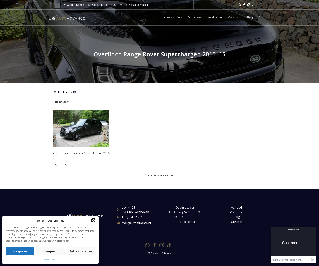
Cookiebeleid (48, 259)
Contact (264, 17)
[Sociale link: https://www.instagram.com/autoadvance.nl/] (248, 4)
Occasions (194, 17)
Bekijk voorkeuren (81, 251)
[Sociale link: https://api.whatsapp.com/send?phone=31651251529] (239, 4)
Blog (249, 17)
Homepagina (172, 17)
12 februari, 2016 (67, 92)
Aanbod (236, 208)
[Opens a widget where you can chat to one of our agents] (294, 245)
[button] (93, 220)
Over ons (234, 17)
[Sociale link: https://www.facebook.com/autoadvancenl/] (244, 4)
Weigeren (50, 251)
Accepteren (20, 251)
